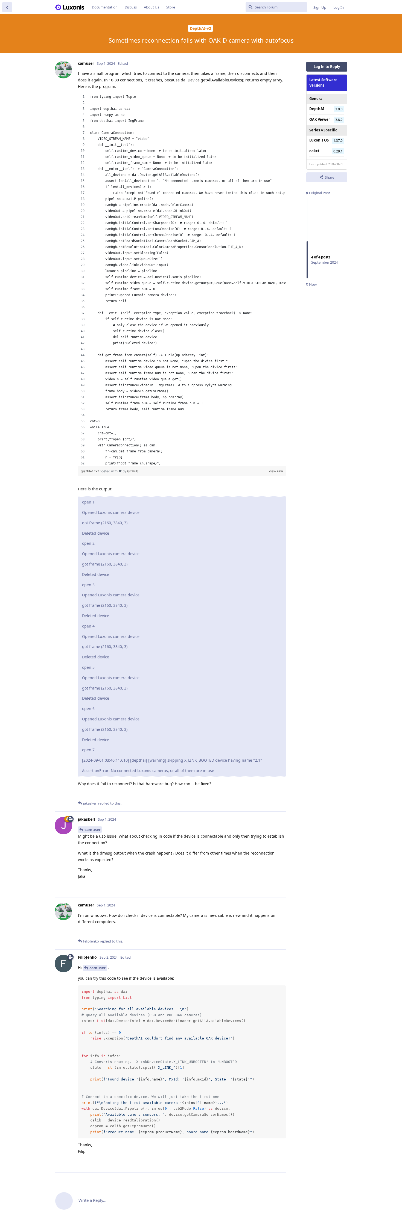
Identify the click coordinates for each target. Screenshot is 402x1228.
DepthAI (316, 108)
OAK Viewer (319, 119)
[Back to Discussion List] (7, 7)
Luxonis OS (319, 140)
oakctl (315, 150)
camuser (93, 829)
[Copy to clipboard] (281, 990)
